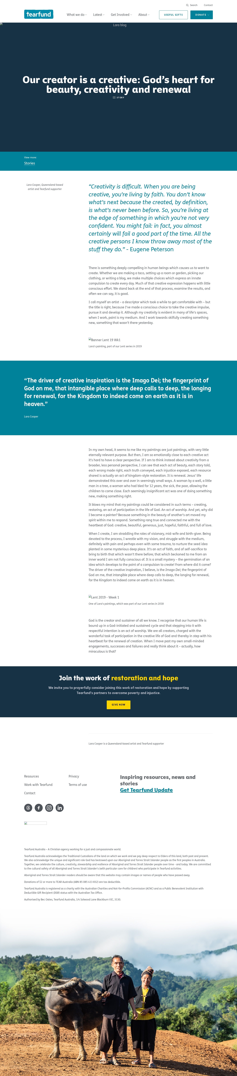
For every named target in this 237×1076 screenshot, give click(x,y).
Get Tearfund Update (146, 790)
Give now (118, 704)
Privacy (74, 776)
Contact (208, 5)
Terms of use (78, 785)
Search (193, 5)
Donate (200, 14)
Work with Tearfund (38, 785)
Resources (31, 776)
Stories (29, 163)
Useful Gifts (173, 14)
